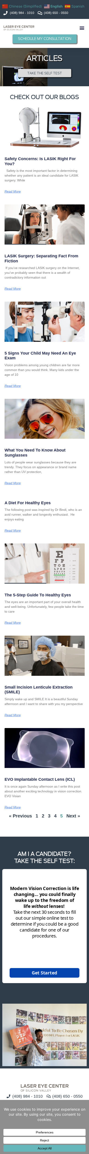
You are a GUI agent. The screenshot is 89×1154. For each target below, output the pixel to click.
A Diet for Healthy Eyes (28, 503)
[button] (82, 28)
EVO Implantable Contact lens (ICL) (40, 779)
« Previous (20, 815)
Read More (13, 191)
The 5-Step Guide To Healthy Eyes (38, 595)
